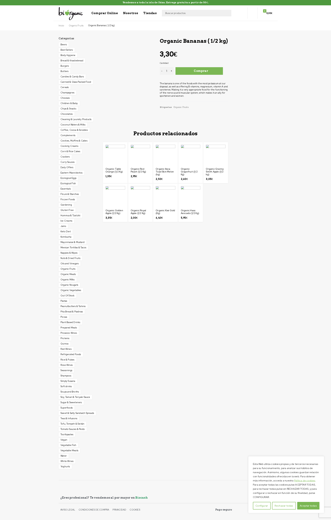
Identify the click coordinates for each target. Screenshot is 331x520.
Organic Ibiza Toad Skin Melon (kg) (165, 171)
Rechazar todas (284, 505)
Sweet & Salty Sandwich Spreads (77, 413)
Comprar (201, 71)
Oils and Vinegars (70, 263)
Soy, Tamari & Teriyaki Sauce (75, 397)
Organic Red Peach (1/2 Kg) (138, 170)
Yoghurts (65, 466)
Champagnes (67, 92)
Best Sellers (67, 49)
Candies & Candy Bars (72, 76)
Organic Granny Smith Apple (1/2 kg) (215, 171)
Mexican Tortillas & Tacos (73, 247)
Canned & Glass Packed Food (76, 81)
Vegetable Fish (68, 445)
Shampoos (66, 375)
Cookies (135, 509)
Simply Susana (68, 381)
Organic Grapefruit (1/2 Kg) (189, 171)
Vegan (64, 439)
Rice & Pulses (67, 359)
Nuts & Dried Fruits (70, 258)
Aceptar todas (308, 505)
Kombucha (66, 236)
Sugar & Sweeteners (71, 402)
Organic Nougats (69, 284)
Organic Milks (68, 279)
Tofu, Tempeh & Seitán (72, 423)
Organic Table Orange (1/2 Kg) (114, 170)
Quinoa (64, 343)
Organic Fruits (76, 25)
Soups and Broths (70, 391)
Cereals (65, 87)
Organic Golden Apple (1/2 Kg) (114, 212)
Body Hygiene (68, 55)
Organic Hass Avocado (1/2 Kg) (190, 212)
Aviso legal (67, 509)
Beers (64, 44)
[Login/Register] (252, 13)
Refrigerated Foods (71, 354)
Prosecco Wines (69, 333)
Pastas (64, 300)
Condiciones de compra (94, 509)
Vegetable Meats (69, 450)
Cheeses (65, 97)
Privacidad (119, 509)
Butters (64, 71)
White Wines (67, 461)
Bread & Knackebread (72, 60)
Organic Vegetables (71, 290)
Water (64, 455)
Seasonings (66, 370)
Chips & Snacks (68, 108)
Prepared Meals (69, 327)
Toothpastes (67, 434)
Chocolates (67, 114)
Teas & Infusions (69, 418)
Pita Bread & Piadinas (72, 311)
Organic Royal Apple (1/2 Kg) (138, 212)
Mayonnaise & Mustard (72, 242)
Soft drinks (66, 386)
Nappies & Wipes (69, 252)
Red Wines (66, 349)
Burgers (65, 65)
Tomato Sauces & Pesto (73, 429)
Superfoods (67, 407)
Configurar (261, 505)
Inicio (61, 25)
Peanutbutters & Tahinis (73, 306)
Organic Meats (68, 274)
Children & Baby (69, 103)
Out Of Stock (67, 295)
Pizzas (64, 316)
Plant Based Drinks (70, 322)
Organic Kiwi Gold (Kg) (165, 212)
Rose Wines (67, 365)
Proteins (65, 338)
